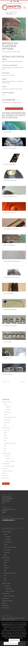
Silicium (5, 435)
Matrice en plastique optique (9, 245)
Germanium (6, 438)
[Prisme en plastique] (14, 368)
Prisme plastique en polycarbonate (11, 228)
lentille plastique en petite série (10, 180)
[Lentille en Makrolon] (14, 335)
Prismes (5, 414)
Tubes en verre (5, 475)
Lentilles (5, 404)
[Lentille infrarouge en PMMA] (14, 158)
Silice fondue (6, 430)
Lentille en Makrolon (8, 341)
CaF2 (5, 445)
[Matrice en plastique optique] (14, 238)
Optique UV (4, 473)
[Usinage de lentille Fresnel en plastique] (14, 271)
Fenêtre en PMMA (7, 132)
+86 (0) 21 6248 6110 (10, 3)
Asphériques (8, 406)
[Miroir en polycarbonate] (14, 287)
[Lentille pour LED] (14, 351)
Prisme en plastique (8, 374)
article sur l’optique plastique (16, 61)
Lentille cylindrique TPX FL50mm (10, 196)
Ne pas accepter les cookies (11, 643)
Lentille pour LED (7, 358)
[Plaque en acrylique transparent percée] (14, 255)
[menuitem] (20, 7)
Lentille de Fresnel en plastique (10, 148)
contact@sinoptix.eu (8, 520)
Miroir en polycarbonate (8, 293)
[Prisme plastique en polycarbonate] (14, 222)
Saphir (5, 432)
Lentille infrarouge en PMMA (9, 164)
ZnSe (5, 440)
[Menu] (24, 7)
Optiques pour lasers (6, 453)
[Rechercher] (20, 7)
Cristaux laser (8, 458)
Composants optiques (6, 401)
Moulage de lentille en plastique (10, 325)
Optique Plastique (5, 463)
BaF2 (5, 451)
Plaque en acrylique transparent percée (12, 261)
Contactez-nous (6, 483)
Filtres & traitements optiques (10, 417)
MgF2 (5, 448)
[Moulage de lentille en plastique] (14, 319)
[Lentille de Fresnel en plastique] (14, 142)
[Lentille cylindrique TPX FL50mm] (14, 190)
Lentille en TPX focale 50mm (10, 212)
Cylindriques (8, 409)
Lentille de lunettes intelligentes (10, 309)
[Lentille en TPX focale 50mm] (14, 206)
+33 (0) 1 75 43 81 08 (18, 3)
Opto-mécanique (5, 478)
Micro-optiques (7, 422)
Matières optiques (5, 427)
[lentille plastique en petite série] (14, 174)
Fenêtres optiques (7, 412)
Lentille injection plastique (9, 466)
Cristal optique (7, 456)
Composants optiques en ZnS (10, 443)
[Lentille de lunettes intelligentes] (14, 303)
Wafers (5, 425)
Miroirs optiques (7, 420)
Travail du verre (5, 468)
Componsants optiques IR (7, 470)
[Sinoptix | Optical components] (11, 7)
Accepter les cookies (14, 640)
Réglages (22, 643)
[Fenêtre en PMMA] (14, 125)
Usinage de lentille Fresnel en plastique (12, 277)
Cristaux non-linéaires (10, 461)
